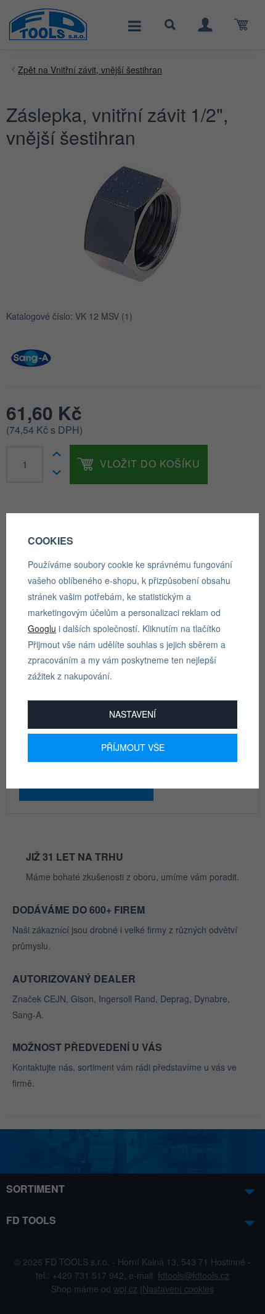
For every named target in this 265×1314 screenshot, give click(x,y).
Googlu (42, 628)
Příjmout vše (133, 747)
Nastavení (132, 714)
